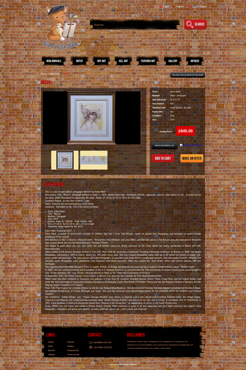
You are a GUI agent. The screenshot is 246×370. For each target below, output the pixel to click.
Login (165, 6)
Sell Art (123, 61)
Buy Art (101, 61)
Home (44, 74)
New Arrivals (54, 61)
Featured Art (148, 61)
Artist (79, 61)
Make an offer (191, 158)
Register (180, 6)
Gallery (173, 61)
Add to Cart (163, 158)
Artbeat (195, 61)
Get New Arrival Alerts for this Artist (187, 75)
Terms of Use (73, 354)
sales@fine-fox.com (102, 342)
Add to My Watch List (164, 145)
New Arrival (55, 74)
